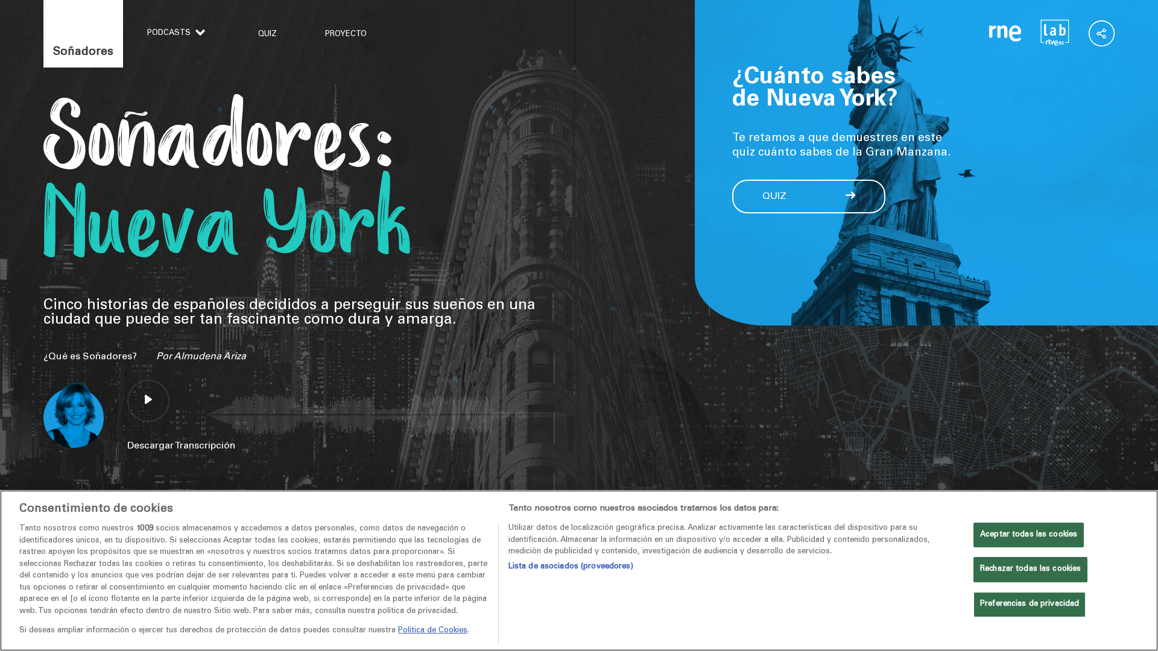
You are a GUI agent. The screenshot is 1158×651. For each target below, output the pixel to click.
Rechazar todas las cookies (1030, 569)
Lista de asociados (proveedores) (570, 567)
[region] (579, 570)
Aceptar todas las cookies (1028, 535)
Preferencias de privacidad (1029, 604)
